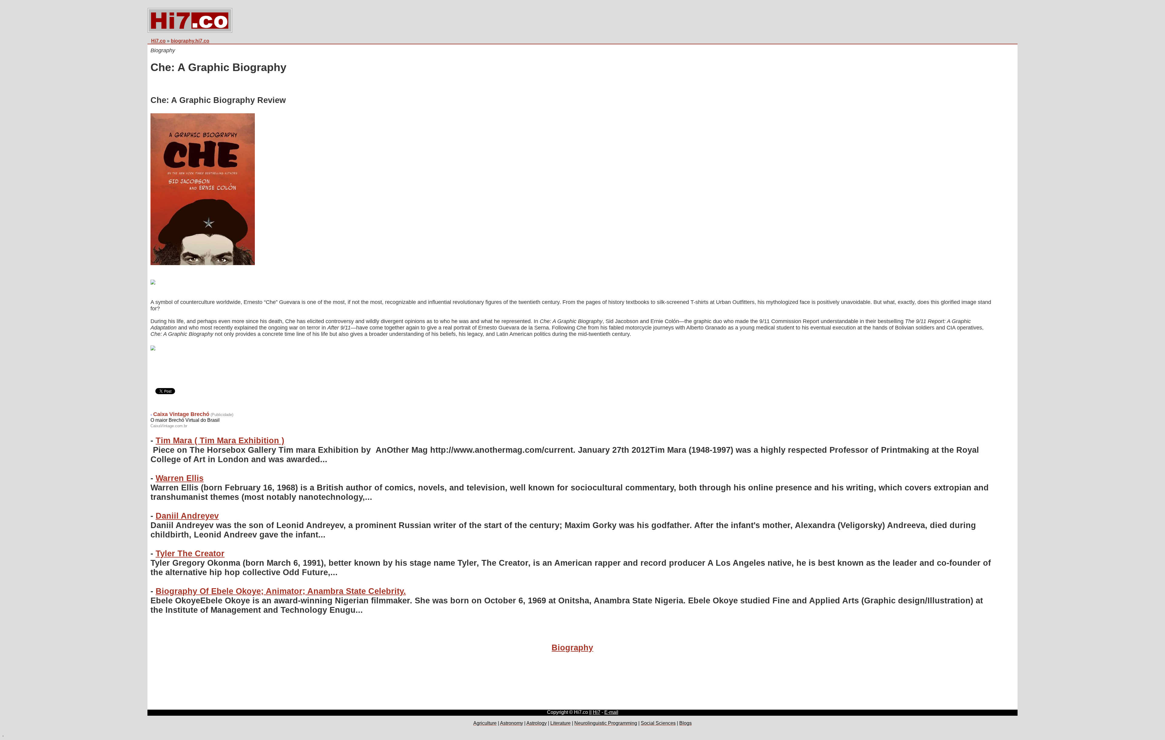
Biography (572, 647)
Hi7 (596, 712)
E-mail (611, 712)
